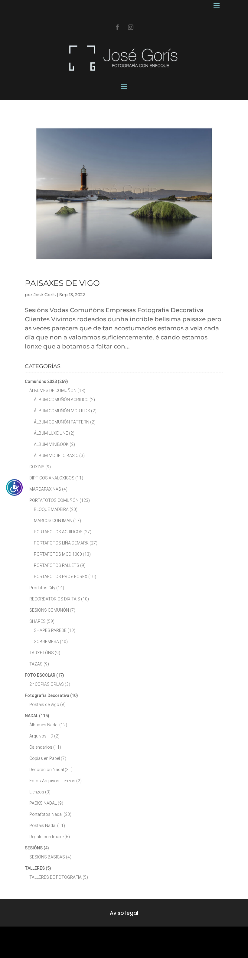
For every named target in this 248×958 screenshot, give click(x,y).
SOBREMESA (46, 641)
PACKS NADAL (43, 803)
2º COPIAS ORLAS (46, 684)
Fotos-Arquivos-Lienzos (52, 780)
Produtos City (42, 587)
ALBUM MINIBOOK (51, 444)
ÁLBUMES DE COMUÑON (53, 390)
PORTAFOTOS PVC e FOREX (60, 576)
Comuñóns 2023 (41, 381)
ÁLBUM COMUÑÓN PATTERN (61, 422)
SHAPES (37, 621)
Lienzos (36, 792)
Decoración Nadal (46, 769)
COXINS (36, 466)
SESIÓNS (34, 847)
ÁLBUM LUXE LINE (51, 433)
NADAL (31, 715)
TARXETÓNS (41, 652)
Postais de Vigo (44, 704)
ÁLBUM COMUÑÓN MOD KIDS (62, 410)
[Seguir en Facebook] (117, 27)
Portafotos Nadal (46, 814)
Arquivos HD (41, 736)
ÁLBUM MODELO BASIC (56, 455)
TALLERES (35, 868)
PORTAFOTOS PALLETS (56, 565)
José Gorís (45, 294)
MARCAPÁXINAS (45, 489)
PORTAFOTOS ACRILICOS (58, 531)
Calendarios (40, 747)
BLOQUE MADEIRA (51, 509)
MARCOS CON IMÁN (53, 520)
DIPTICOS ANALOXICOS (51, 478)
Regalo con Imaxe (46, 836)
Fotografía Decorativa (47, 695)
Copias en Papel (44, 758)
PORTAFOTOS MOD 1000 (58, 554)
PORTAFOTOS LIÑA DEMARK (61, 543)
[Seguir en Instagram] (130, 27)
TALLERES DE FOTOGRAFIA (55, 877)
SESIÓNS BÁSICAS (47, 857)
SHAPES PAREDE (50, 630)
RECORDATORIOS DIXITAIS (54, 599)
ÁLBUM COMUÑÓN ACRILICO (61, 399)
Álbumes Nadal (43, 724)
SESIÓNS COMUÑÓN (49, 610)
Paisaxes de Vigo (62, 283)
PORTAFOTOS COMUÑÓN (54, 500)
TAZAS (36, 664)
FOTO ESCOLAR (40, 675)
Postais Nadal (42, 825)
